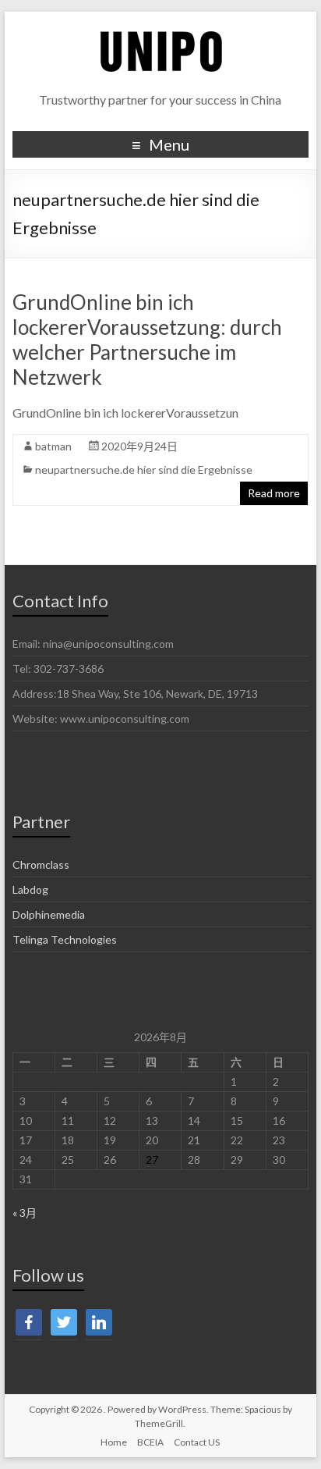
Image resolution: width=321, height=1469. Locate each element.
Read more (274, 493)
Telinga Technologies (64, 939)
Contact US (197, 1442)
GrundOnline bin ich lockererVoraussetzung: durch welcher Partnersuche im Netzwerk (147, 339)
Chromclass (40, 864)
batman (53, 446)
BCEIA (150, 1442)
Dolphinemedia (48, 914)
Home (114, 1442)
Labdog (30, 889)
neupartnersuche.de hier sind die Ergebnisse (143, 469)
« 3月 (24, 1212)
